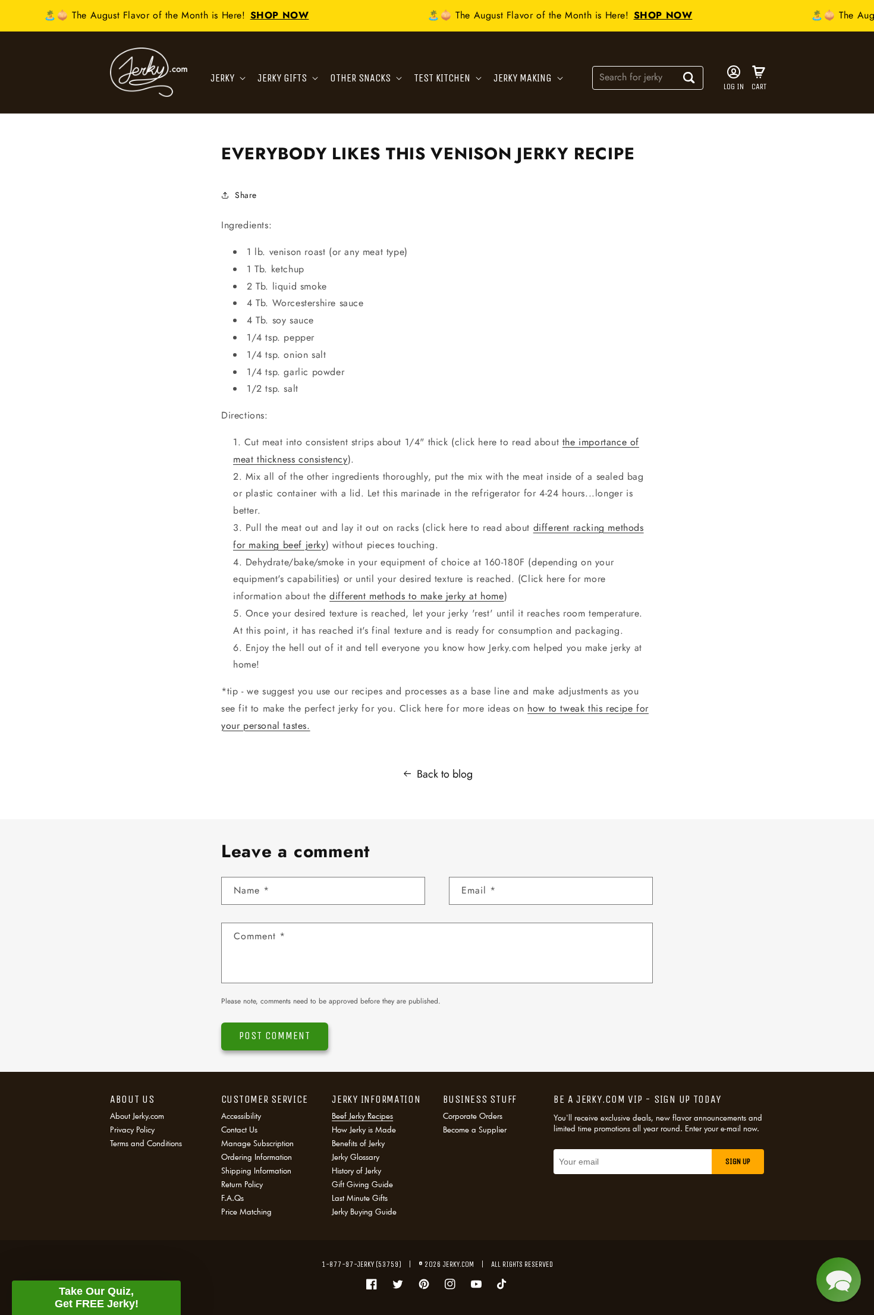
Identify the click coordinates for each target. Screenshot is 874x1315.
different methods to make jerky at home (416, 596)
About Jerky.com (137, 1116)
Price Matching (246, 1211)
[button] (226, 78)
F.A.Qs (232, 1198)
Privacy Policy (132, 1129)
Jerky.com (458, 1264)
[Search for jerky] (689, 77)
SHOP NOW (272, 15)
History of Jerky (356, 1170)
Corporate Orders (472, 1116)
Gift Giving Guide (362, 1184)
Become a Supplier (475, 1129)
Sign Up (737, 1161)
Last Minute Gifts (360, 1198)
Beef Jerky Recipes (362, 1116)
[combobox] (647, 77)
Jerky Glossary (355, 1157)
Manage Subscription (257, 1143)
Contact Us (239, 1129)
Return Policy (242, 1184)
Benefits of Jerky (358, 1143)
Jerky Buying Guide (364, 1211)
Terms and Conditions (146, 1143)
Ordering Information (256, 1157)
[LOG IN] (733, 71)
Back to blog (445, 774)
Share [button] (246, 195)
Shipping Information (256, 1170)
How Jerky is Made (364, 1129)
